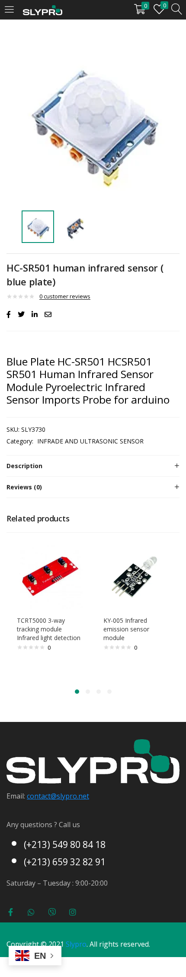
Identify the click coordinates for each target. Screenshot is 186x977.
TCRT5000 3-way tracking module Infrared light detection (48, 629)
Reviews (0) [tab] (24, 487)
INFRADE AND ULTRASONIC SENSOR (90, 441)
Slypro (76, 944)
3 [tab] (98, 691)
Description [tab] (24, 466)
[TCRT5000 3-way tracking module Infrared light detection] (50, 575)
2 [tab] (88, 691)
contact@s (43, 796)
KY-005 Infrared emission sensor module (126, 629)
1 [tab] (77, 691)
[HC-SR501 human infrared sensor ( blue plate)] (8, 314)
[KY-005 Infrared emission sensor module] (136, 575)
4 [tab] (109, 691)
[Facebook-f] (10, 912)
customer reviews (64, 296)
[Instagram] (73, 912)
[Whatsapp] (31, 912)
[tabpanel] (49, 609)
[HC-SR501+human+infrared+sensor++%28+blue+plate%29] (21, 314)
